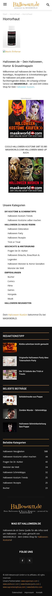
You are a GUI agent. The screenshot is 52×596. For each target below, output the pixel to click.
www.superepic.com (29, 581)
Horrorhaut (15, 14)
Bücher (11, 276)
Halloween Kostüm (25, 86)
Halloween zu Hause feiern (20, 224)
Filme (10, 285)
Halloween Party (15, 233)
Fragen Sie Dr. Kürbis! (18, 250)
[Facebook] (22, 560)
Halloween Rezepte (17, 237)
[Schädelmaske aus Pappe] (10, 400)
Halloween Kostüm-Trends (20, 215)
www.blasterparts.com (30, 584)
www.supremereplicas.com (14, 587)
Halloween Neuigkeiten (18, 303)
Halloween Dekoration (18, 229)
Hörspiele (12, 294)
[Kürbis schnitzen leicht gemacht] (10, 347)
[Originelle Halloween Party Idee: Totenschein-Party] (10, 361)
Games (11, 290)
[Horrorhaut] (11, 47)
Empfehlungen (13, 272)
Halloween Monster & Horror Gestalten (26, 263)
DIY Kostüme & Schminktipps (20, 211)
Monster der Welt (16, 268)
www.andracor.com (11, 584)
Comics (11, 281)
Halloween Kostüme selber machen (24, 220)
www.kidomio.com (34, 587)
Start (5, 14)
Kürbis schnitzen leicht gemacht (34, 344)
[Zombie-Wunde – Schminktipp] (10, 414)
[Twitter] (29, 560)
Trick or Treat (14, 242)
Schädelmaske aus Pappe (31, 396)
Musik (10, 298)
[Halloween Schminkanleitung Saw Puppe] (10, 427)
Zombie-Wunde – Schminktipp (33, 410)
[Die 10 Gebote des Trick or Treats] (10, 375)
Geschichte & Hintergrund (20, 246)
